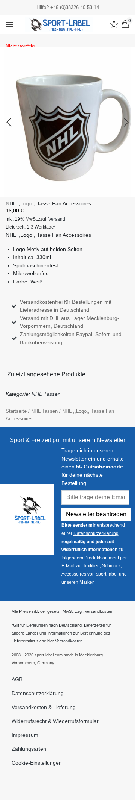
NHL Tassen (46, 394)
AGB (17, 679)
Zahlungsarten (29, 749)
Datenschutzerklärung (96, 533)
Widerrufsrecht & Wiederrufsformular (55, 721)
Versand (56, 219)
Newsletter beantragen (96, 514)
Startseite (16, 411)
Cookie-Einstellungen (37, 763)
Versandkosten (68, 641)
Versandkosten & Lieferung (44, 707)
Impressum (25, 735)
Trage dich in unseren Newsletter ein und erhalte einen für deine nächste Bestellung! (93, 466)
